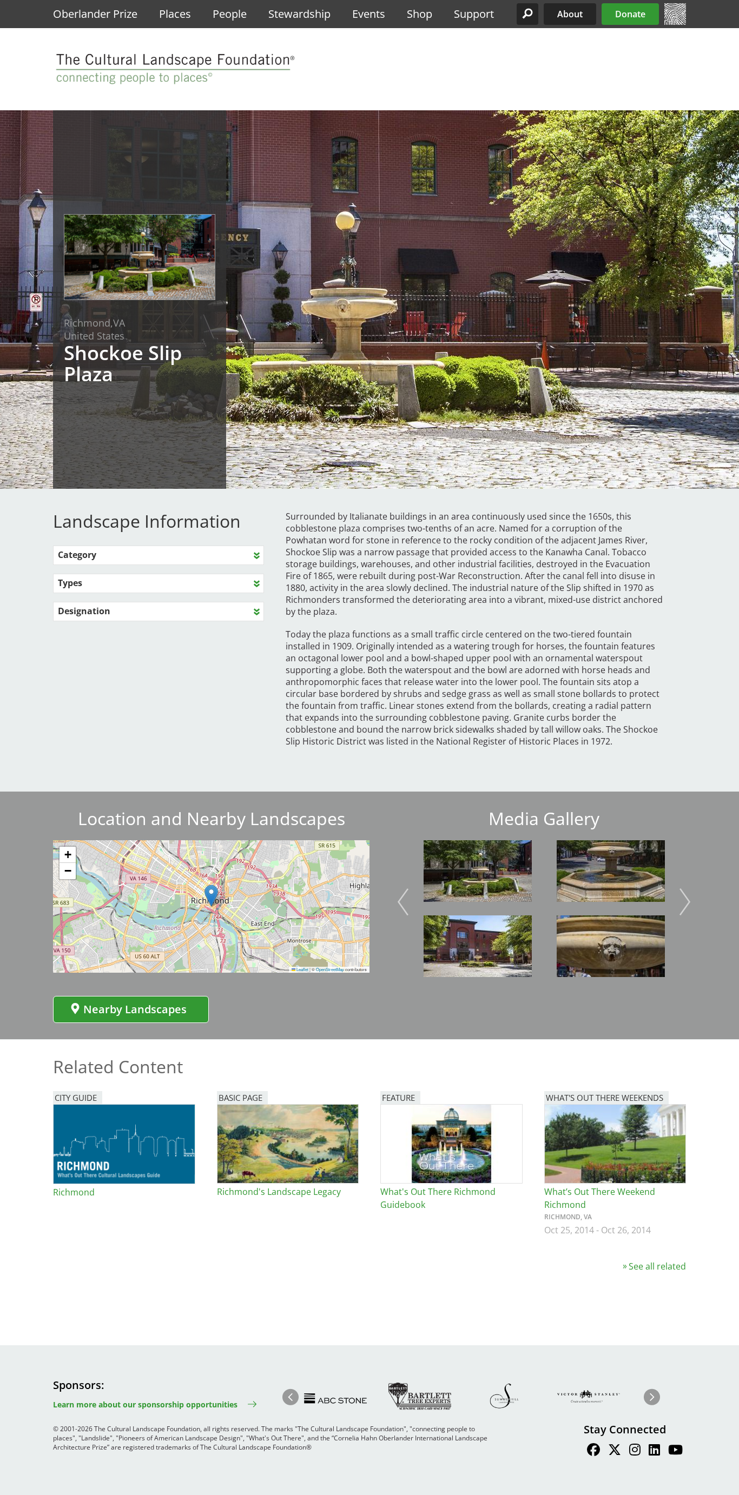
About (570, 14)
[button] (527, 14)
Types (70, 583)
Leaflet (301, 969)
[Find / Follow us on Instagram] (635, 1451)
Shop (419, 13)
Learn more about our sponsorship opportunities (145, 1404)
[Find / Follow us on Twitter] (614, 1451)
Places (175, 13)
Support (474, 13)
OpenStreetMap (330, 969)
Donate (630, 14)
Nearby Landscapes (135, 1009)
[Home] (675, 22)
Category (77, 555)
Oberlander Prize (95, 13)
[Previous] (403, 901)
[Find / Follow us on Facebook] (593, 1451)
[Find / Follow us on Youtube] (675, 1451)
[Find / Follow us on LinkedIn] (654, 1451)
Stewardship (299, 13)
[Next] (685, 901)
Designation (84, 611)
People (230, 13)
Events (368, 13)
